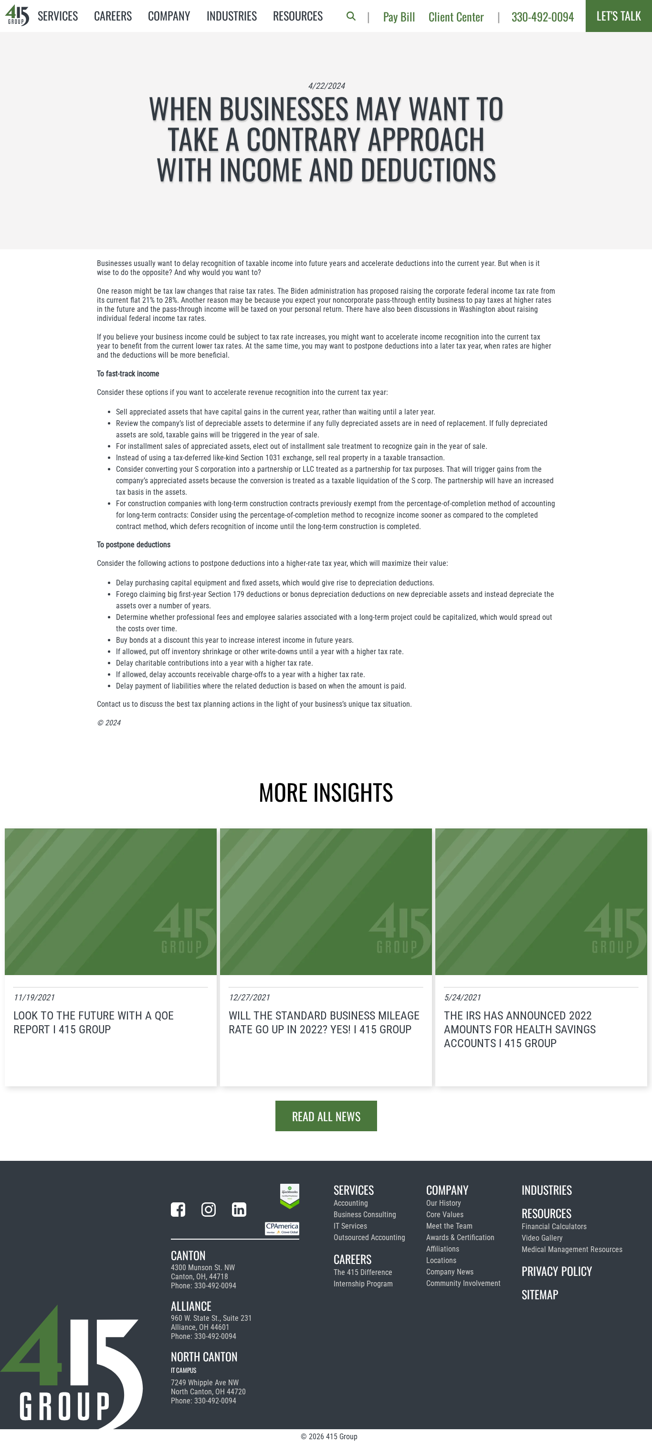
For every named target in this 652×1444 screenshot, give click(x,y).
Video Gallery (542, 1237)
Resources (298, 15)
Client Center (456, 16)
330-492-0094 (543, 16)
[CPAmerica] (282, 1230)
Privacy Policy (557, 1270)
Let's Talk (619, 15)
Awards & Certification (460, 1237)
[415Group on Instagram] (208, 1211)
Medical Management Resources (572, 1249)
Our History (443, 1203)
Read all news (326, 1116)
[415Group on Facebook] (178, 1211)
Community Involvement (463, 1283)
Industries (232, 15)
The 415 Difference (363, 1272)
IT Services (350, 1226)
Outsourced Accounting (369, 1237)
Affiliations (442, 1248)
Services (58, 15)
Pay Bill (399, 16)
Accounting (351, 1203)
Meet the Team (449, 1226)
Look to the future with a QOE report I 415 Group (93, 1022)
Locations (441, 1260)
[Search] (351, 16)
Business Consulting (365, 1214)
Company (169, 15)
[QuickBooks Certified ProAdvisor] (289, 1198)
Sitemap (540, 1294)
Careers (113, 15)
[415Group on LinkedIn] (239, 1211)
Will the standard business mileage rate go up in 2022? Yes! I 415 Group (324, 1022)
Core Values (444, 1214)
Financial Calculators (554, 1226)
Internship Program (363, 1283)
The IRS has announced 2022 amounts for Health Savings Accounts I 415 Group (520, 1029)
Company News (449, 1271)
